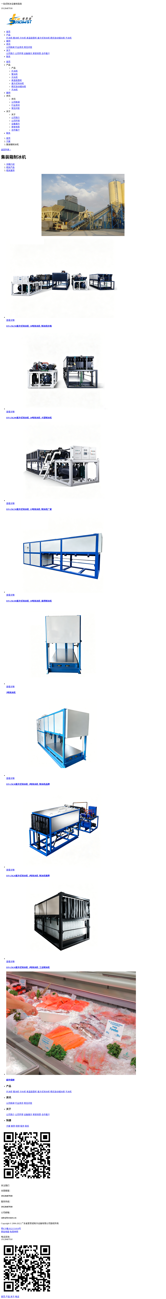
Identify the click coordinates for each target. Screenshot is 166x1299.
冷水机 (23, 38)
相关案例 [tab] (10, 170)
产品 (8, 35)
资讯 (8, 44)
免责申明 (14, 1232)
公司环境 (19, 53)
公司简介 (10, 53)
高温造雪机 (31, 38)
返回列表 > (6, 150)
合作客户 (46, 53)
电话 (17, 1297)
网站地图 (5, 1232)
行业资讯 (19, 47)
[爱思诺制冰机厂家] (19, 27)
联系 (8, 56)
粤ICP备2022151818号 (11, 1228)
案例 (8, 41)
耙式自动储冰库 (57, 38)
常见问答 (28, 47)
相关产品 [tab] (10, 167)
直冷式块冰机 (43, 38)
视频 (18, 1126)
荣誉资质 (37, 53)
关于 (8, 50)
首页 (8, 32)
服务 (22, 1126)
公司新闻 (10, 47)
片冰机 (9, 38)
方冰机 (68, 38)
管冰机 (16, 38)
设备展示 (28, 53)
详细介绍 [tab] (10, 164)
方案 (8, 141)
